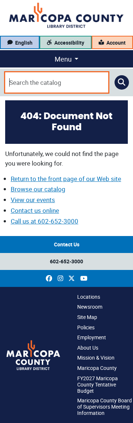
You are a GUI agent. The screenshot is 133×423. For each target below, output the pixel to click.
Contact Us (66, 244)
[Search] (122, 82)
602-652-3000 (66, 261)
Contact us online (35, 210)
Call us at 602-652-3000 (44, 221)
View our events (33, 199)
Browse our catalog (38, 189)
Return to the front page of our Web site (66, 178)
